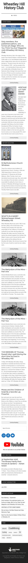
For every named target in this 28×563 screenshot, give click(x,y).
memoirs (15, 532)
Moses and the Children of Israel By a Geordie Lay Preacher (12, 392)
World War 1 (9, 537)
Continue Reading (16, 83)
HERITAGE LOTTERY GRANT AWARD (22, 90)
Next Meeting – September (8, 497)
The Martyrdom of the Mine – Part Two (14, 320)
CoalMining (14, 528)
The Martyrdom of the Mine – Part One (14, 270)
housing (10, 532)
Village (3, 537)
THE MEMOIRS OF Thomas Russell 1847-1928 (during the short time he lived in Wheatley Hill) (13, 355)
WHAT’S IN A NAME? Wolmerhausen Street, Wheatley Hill (11, 218)
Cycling (4, 532)
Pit (20, 532)
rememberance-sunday (6, 535)
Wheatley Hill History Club (14, 6)
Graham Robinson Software (17, 557)
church (4, 528)
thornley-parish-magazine (17, 535)
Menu (15, 15)
